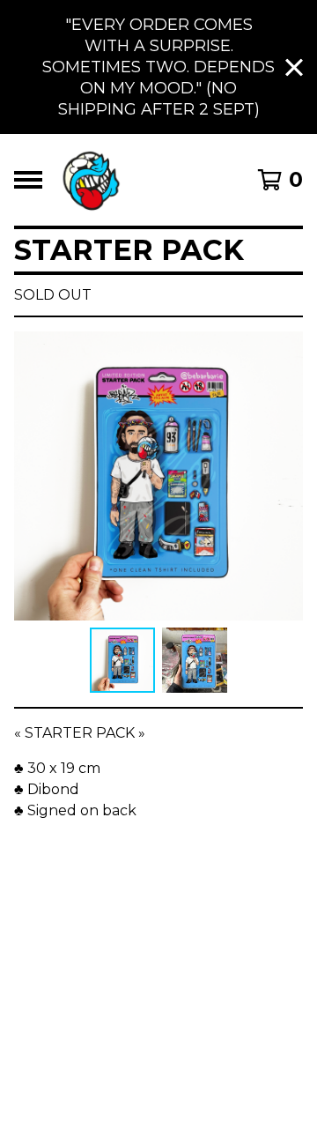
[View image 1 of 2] (122, 660)
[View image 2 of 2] (194, 660)
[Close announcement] (294, 67)
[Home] (90, 180)
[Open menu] (28, 179)
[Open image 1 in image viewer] (158, 476)
